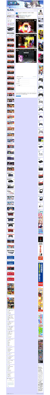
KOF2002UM (40, 370)
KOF (40, 369)
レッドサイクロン (10, 336)
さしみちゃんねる (10, 362)
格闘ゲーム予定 (9, 20)
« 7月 (8, 386)
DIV (8, 341)
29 (12, 384)
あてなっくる (9, 312)
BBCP (41, 367)
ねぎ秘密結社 (9, 358)
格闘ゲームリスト (10, 13)
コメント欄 (19, 85)
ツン (8, 335)
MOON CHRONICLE (10, 349)
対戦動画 (20, 13)
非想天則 (22, 76)
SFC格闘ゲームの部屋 (10, 317)
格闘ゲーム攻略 (9, 21)
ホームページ (17, 83)
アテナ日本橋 (40, 372)
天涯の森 (9, 351)
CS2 (38, 368)
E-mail (18, 81)
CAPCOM (9, 367)
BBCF (39, 367)
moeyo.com (9, 348)
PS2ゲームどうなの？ (10, 316)
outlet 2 (9, 361)
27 (10, 384)
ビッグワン (40, 379)
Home (7, 7)
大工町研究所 (9, 313)
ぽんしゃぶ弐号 (9, 334)
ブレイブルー (40, 380)
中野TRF (39, 382)
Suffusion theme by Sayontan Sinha (40, 393)
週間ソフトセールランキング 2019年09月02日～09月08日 (31, 9)
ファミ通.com (9, 375)
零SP (40, 388)
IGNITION (40, 368)
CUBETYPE (9, 340)
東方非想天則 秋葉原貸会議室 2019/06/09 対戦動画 (26, 12)
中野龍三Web (9, 350)
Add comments (34, 76)
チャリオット (40, 377)
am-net (8, 311)
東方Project (20, 76)
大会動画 (40, 384)
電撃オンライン (9, 376)
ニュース (40, 379)
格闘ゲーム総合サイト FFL (10, 393)
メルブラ (39, 381)
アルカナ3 (41, 373)
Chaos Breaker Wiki (10, 333)
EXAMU (9, 368)
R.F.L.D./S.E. (9, 354)
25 (8, 384)
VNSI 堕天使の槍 (10, 357)
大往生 (8, 344)
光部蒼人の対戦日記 (10, 329)
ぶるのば (9, 363)
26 (9, 384)
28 (11, 384)
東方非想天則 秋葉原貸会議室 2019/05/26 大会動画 (21, 9)
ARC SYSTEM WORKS (10, 366)
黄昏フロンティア (10, 345)
